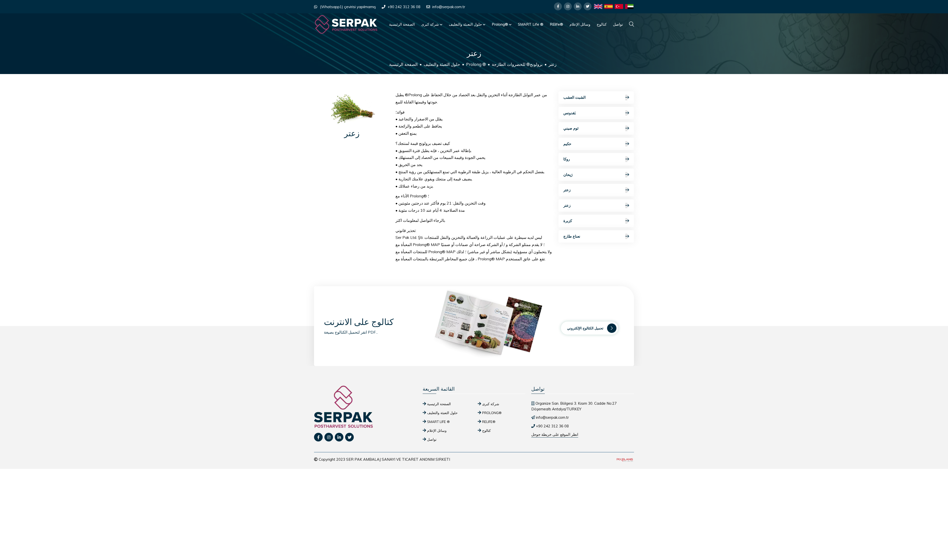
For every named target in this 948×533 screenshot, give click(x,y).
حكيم (567, 143)
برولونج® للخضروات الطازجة (517, 64)
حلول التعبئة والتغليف (466, 24)
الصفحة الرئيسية (402, 24)
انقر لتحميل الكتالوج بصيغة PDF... (351, 332)
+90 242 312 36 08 (404, 6)
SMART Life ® (530, 24)
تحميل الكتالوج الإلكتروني (585, 328)
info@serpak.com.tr (448, 6)
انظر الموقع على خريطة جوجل (554, 434)
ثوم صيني (570, 128)
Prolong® (500, 24)
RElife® (556, 24)
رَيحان (568, 174)
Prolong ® (476, 64)
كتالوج (602, 24)
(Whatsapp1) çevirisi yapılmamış (348, 6)
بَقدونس (569, 113)
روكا (566, 159)
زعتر (567, 190)
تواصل (618, 24)
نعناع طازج (571, 236)
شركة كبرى (430, 24)
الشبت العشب (574, 97)
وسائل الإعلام (580, 24)
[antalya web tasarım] (624, 459)
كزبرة (567, 220)
